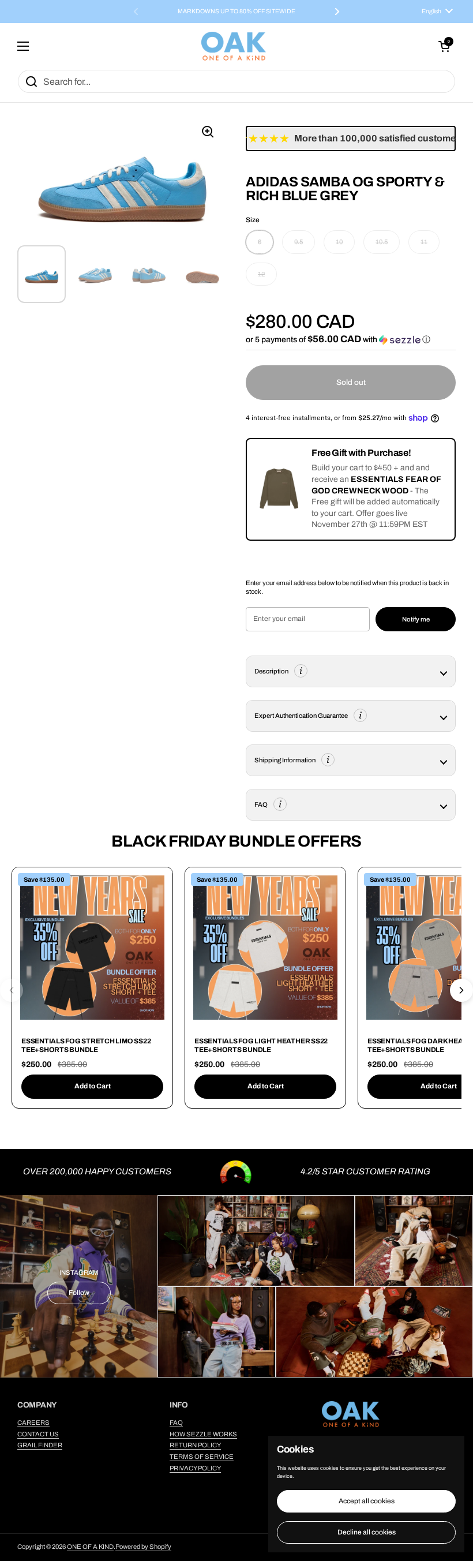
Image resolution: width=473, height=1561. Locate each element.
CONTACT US (38, 1434)
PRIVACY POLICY (195, 1468)
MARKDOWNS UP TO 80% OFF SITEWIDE (236, 11)
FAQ (176, 1422)
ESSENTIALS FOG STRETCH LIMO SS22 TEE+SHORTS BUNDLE (86, 1045)
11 (424, 241)
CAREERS (33, 1422)
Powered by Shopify (143, 1546)
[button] (444, 46)
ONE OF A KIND (90, 1546)
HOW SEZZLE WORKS (203, 1434)
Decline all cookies (366, 1532)
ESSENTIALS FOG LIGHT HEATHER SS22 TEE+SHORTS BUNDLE (261, 1045)
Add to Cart (92, 1086)
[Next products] (461, 990)
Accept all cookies (367, 1501)
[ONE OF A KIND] (233, 46)
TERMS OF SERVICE (202, 1456)
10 (339, 241)
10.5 (382, 241)
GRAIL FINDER (39, 1445)
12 (261, 274)
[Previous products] (11, 990)
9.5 (298, 241)
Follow (79, 1293)
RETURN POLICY (195, 1445)
